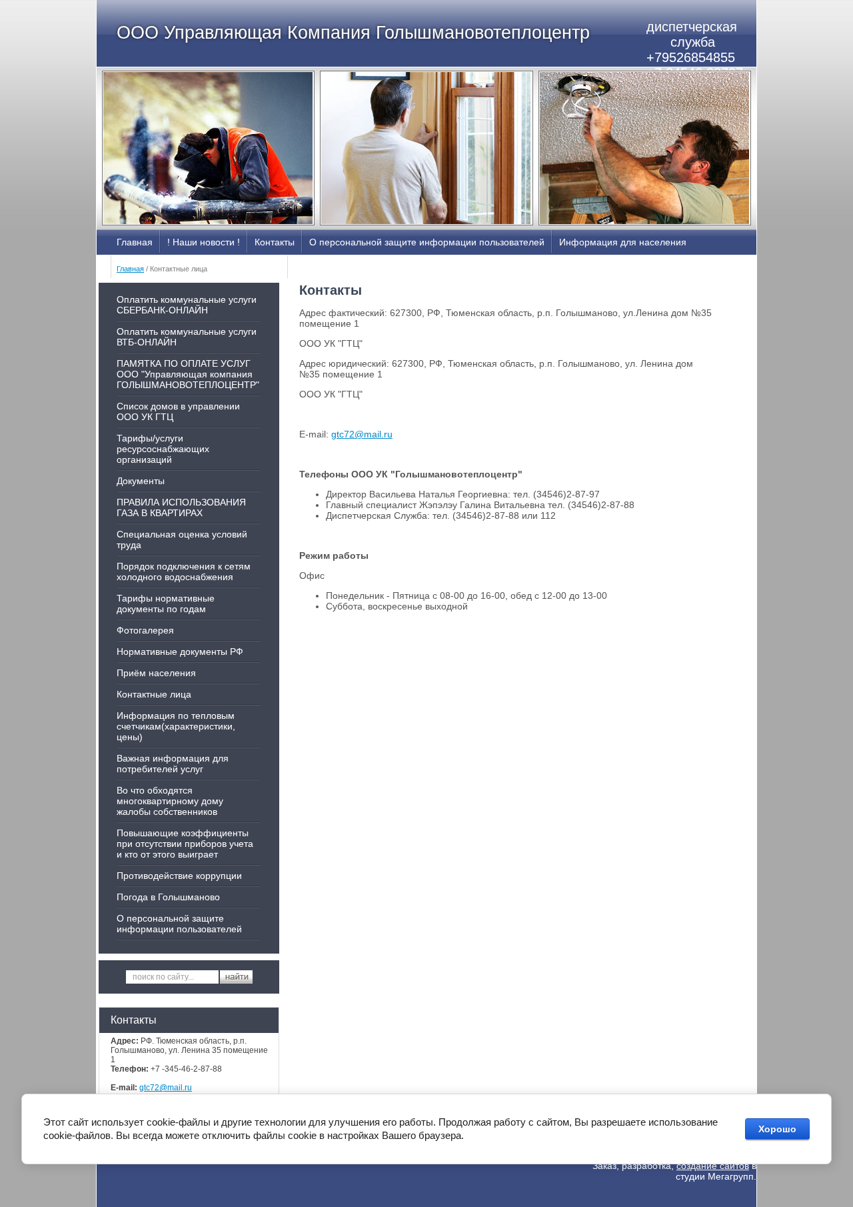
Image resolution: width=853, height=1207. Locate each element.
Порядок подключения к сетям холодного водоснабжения (184, 571)
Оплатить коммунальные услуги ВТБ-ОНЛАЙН (187, 336)
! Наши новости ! (203, 242)
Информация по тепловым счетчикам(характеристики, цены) (176, 726)
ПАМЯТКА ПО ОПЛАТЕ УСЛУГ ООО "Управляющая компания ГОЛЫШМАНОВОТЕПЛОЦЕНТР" (188, 374)
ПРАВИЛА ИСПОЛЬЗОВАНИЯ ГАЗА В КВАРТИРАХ (181, 507)
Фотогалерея (145, 630)
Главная (135, 242)
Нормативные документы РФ (180, 651)
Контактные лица (154, 694)
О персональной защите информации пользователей (426, 242)
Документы (141, 480)
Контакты (275, 242)
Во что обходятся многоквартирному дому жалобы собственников (170, 801)
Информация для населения (622, 242)
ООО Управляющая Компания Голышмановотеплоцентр (353, 33)
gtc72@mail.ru (165, 1087)
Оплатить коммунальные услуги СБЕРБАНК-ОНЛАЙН (187, 304)
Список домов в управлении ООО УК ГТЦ (178, 411)
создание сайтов (712, 1165)
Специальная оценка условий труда (182, 539)
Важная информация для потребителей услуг (173, 763)
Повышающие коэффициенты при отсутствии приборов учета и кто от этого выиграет (185, 844)
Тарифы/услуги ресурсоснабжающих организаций (163, 449)
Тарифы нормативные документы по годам (166, 603)
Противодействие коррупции (179, 875)
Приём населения (156, 673)
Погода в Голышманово (168, 897)
